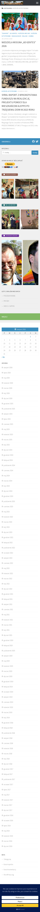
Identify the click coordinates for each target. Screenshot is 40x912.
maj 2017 (7, 795)
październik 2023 (9, 501)
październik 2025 (9, 409)
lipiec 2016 (7, 826)
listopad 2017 (8, 774)
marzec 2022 (8, 579)
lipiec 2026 (7, 373)
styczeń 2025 (8, 450)
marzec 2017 (8, 805)
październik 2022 (9, 548)
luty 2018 (7, 759)
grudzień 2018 (8, 723)
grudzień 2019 (8, 681)
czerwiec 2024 (8, 470)
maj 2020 (7, 661)
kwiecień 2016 (8, 836)
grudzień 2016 (8, 815)
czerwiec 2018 (8, 743)
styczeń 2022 (8, 589)
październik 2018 (9, 733)
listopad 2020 (8, 645)
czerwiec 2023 (8, 506)
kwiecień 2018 (8, 748)
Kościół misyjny (24, 33)
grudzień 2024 (8, 455)
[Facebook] (33, 141)
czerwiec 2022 (8, 563)
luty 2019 (7, 718)
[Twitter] (37, 141)
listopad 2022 (8, 542)
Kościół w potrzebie (9, 91)
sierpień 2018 (8, 738)
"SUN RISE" (5, 33)
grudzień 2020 (8, 640)
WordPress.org (9, 875)
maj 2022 (7, 568)
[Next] (33, 188)
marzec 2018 (8, 754)
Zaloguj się (7, 859)
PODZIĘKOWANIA (9, 296)
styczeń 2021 (8, 635)
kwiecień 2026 (8, 383)
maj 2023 (7, 512)
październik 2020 (9, 651)
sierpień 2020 (8, 656)
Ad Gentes (13, 33)
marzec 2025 (8, 440)
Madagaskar (16, 36)
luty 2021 (7, 630)
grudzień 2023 (8, 496)
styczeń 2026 (8, 398)
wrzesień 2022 (8, 553)
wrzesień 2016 (8, 820)
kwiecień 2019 (8, 707)
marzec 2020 (8, 671)
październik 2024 (9, 465)
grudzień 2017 (8, 769)
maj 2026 (7, 378)
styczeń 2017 (8, 810)
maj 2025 (7, 429)
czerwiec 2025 (8, 424)
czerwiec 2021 (8, 609)
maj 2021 (7, 615)
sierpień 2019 (8, 697)
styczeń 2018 (8, 764)
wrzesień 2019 (8, 692)
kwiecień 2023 (8, 517)
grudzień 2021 (8, 594)
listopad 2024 (8, 460)
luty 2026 (7, 393)
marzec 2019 (8, 712)
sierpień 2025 (8, 414)
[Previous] (6, 188)
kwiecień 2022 (8, 573)
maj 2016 (7, 831)
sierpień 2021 (8, 604)
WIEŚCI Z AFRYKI (9, 306)
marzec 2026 (8, 388)
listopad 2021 (8, 599)
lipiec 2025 (7, 419)
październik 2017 (9, 779)
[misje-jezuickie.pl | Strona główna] (15, 2)
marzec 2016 (8, 841)
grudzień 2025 (8, 404)
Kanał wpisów (8, 864)
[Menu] (37, 3)
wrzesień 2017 (8, 784)
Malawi (24, 36)
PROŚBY (6, 301)
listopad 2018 (8, 728)
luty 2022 (7, 584)
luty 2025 (7, 445)
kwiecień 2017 (8, 800)
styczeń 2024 (8, 491)
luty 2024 (7, 486)
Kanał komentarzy (10, 869)
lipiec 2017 (7, 790)
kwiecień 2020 (8, 666)
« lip (3, 357)
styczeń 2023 (8, 532)
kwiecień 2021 (8, 620)
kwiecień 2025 (8, 434)
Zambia (31, 36)
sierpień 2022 (8, 558)
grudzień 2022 (8, 537)
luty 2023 (7, 527)
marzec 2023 (8, 522)
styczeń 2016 (8, 846)
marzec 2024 (8, 481)
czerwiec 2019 (8, 702)
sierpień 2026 (8, 367)
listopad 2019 (8, 687)
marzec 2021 (8, 625)
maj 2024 (7, 476)
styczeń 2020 (8, 676)
